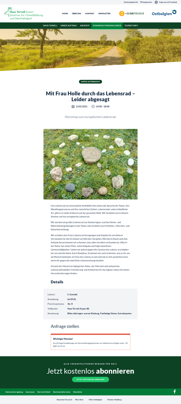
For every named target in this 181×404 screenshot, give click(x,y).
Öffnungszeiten (146, 2)
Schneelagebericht (131, 2)
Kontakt (89, 13)
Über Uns (76, 13)
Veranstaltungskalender (107, 25)
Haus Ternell (50, 25)
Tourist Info (131, 25)
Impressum (30, 392)
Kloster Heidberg (114, 400)
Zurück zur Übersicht (90, 81)
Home (65, 13)
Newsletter (104, 13)
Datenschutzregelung (14, 392)
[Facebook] (174, 392)
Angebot (85, 25)
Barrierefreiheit (43, 392)
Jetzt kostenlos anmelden (91, 379)
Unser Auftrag (69, 25)
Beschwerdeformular (61, 392)
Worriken (79, 400)
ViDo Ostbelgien (95, 400)
